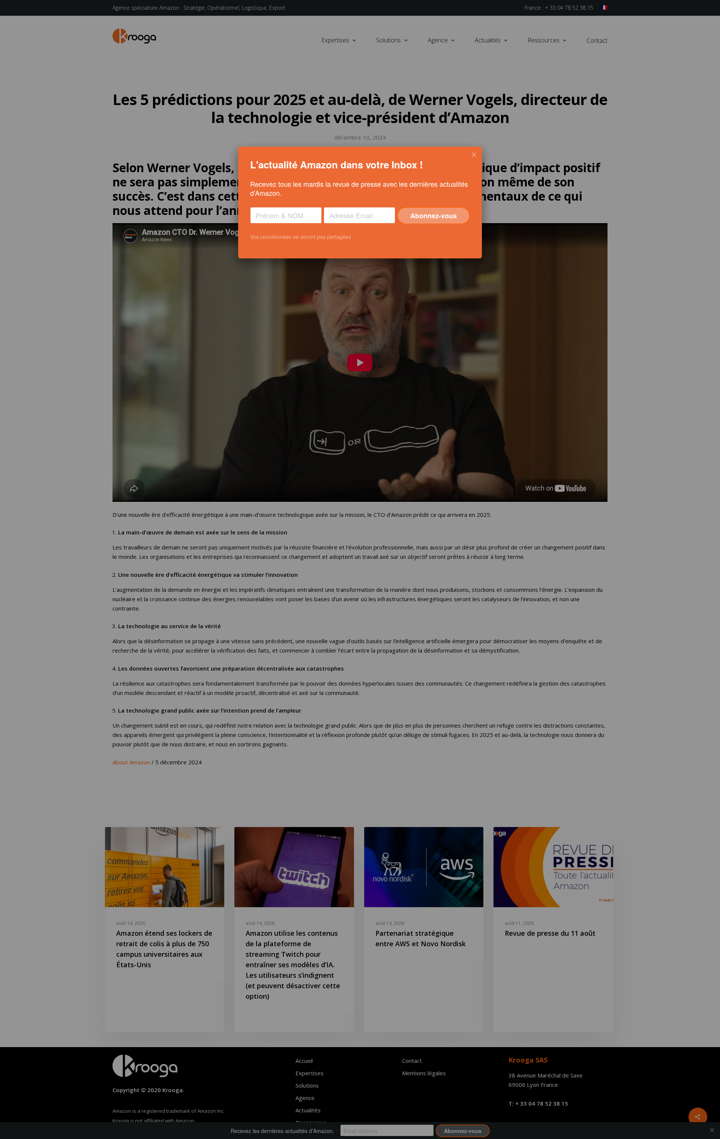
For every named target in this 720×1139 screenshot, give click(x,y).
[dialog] (360, 202)
